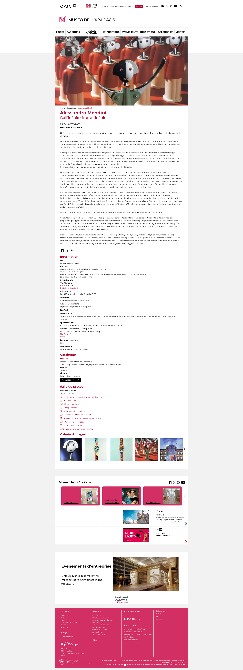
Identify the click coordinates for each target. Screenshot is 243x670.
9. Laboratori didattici (72, 425)
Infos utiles (96, 616)
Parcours (73, 32)
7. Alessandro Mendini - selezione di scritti (81, 418)
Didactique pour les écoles (135, 629)
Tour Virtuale (151, 502)
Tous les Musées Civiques (121, 6)
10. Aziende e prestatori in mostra (77, 429)
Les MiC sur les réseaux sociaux (111, 501)
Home (62, 108)
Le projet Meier (66, 637)
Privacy (129, 665)
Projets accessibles (131, 640)
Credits (159, 665)
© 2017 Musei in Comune (114, 665)
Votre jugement (98, 634)
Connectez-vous (152, 6)
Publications (65, 648)
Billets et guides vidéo (101, 618)
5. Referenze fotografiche (73, 411)
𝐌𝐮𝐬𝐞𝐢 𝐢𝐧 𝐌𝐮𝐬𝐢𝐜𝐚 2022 (164, 535)
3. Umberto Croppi (70, 404)
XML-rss (182, 665)
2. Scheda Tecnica (70, 401)
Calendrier (165, 32)
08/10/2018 (170, 519)
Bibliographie (66, 651)
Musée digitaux (91, 32)
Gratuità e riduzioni (69, 288)
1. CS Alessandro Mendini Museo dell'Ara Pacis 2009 (85, 397)
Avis (157, 616)
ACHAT (139, 6)
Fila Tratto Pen (66, 334)
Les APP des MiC (71, 502)
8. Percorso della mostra (73, 422)
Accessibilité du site (170, 665)
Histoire (63, 618)
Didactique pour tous (133, 632)
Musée (60, 32)
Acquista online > (70, 380)
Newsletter (64, 627)
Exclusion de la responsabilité (144, 665)
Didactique (148, 32)
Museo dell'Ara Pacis (91, 19)
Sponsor (159, 619)
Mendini (64, 359)
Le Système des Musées (70, 622)
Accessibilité (97, 632)
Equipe (63, 620)
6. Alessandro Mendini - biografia (77, 415)
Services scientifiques (69, 644)
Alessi (62, 337)
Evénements (130, 32)
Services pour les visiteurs (102, 620)
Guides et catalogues (101, 629)
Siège (63, 633)
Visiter (180, 32)
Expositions (111, 32)
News (158, 614)
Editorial (64, 616)
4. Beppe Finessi (69, 408)
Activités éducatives (100, 625)
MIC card (96, 622)
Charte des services (68, 625)
